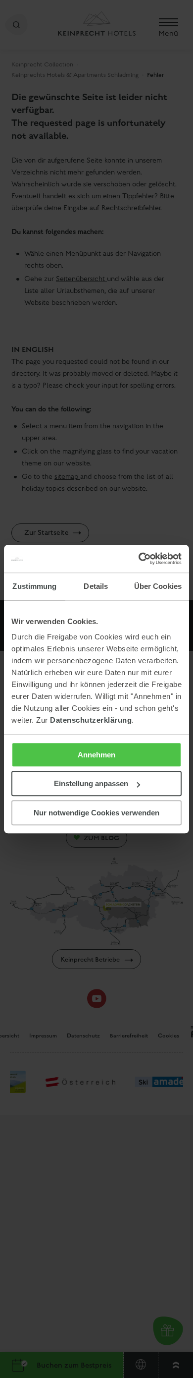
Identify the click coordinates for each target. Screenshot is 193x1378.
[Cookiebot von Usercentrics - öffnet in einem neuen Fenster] (139, 558)
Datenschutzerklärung (91, 720)
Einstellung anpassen (91, 783)
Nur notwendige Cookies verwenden (96, 812)
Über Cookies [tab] (158, 586)
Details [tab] (96, 586)
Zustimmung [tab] (34, 586)
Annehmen (96, 754)
